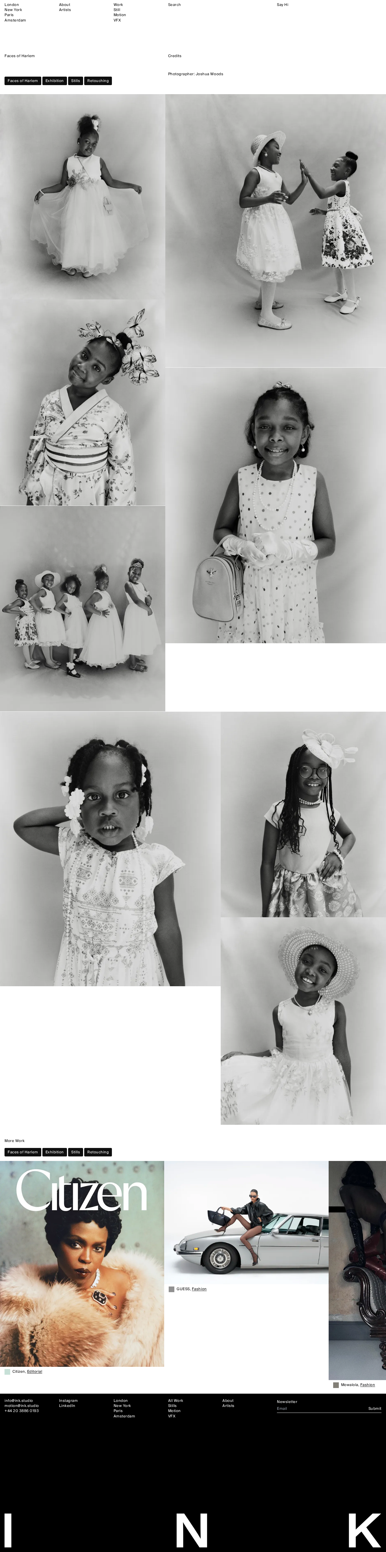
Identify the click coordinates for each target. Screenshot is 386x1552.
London (12, 4)
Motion (120, 15)
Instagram (68, 1401)
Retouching (98, 81)
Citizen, (27, 1372)
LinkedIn (67, 1406)
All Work (175, 1401)
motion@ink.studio (22, 1406)
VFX (117, 20)
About (64, 4)
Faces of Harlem (23, 81)
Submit (374, 1408)
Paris (9, 15)
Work (118, 4)
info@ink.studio (19, 1401)
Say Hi (282, 4)
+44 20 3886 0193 (22, 1411)
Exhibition (54, 81)
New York (13, 9)
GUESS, (192, 1289)
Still (117, 10)
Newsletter (287, 1402)
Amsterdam (15, 20)
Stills (75, 81)
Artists (65, 10)
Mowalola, (358, 1385)
